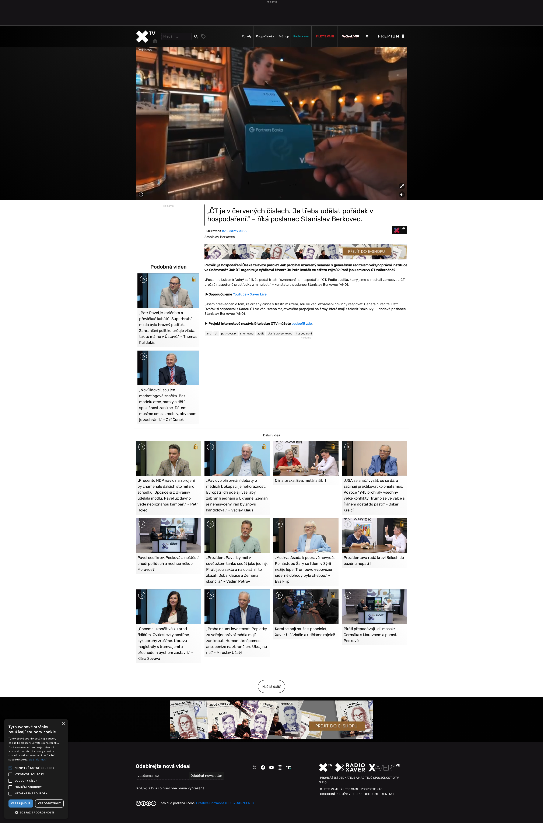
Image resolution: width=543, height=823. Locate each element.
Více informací (37, 759)
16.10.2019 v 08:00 (234, 231)
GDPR (357, 794)
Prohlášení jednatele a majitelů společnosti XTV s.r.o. (359, 780)
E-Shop (283, 36)
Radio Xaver (301, 36)
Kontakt (388, 794)
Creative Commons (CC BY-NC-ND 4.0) (225, 803)
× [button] (63, 723)
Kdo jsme (371, 794)
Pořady (247, 36)
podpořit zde (302, 324)
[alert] (36, 769)
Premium (389, 36)
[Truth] (288, 767)
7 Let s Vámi (349, 789)
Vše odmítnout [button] (49, 803)
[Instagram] (280, 767)
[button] (36, 812)
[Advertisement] (271, 12)
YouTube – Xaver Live (250, 294)
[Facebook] (263, 767)
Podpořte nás (265, 36)
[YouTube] (271, 767)
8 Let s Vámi (329, 789)
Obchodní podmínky (335, 794)
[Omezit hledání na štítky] (203, 36)
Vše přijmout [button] (20, 803)
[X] (254, 767)
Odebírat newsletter (206, 776)
